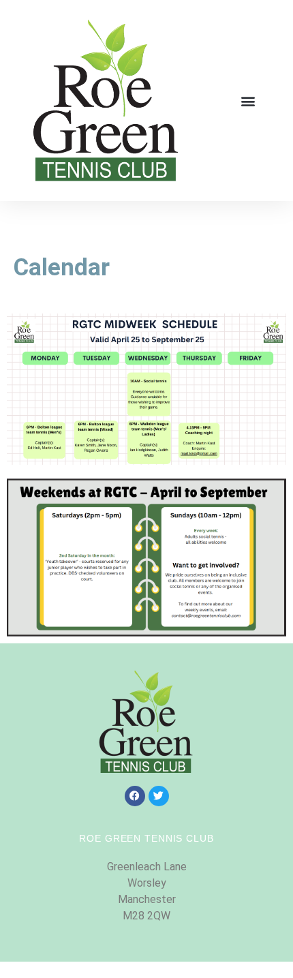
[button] (247, 100)
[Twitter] (159, 796)
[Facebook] (135, 796)
